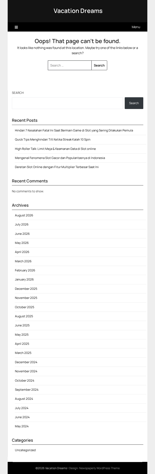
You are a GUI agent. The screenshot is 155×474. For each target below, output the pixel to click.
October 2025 (24, 307)
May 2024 (22, 426)
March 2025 (23, 353)
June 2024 (22, 417)
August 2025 (24, 316)
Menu (136, 27)
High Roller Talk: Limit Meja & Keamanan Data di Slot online (55, 149)
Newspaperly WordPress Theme (99, 468)
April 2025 (22, 344)
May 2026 (22, 243)
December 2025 (26, 289)
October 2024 (24, 380)
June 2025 (22, 325)
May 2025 (22, 334)
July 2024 (21, 408)
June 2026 (22, 234)
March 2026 (23, 261)
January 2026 (24, 279)
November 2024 (26, 371)
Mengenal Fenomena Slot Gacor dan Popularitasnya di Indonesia (60, 158)
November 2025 (26, 298)
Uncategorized (25, 450)
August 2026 (24, 215)
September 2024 (27, 389)
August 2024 (24, 399)
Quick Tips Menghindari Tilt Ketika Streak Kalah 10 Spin (52, 139)
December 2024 (26, 362)
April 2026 (22, 252)
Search (18, 93)
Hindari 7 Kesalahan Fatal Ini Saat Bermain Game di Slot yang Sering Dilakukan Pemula (74, 130)
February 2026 (25, 270)
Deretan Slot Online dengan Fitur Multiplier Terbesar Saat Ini (57, 167)
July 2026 (21, 224)
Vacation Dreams (78, 10)
